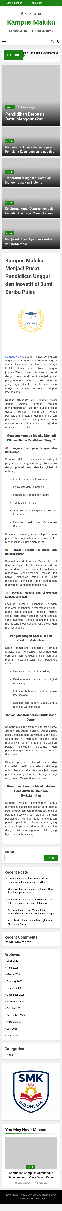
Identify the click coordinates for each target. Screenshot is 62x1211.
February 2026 (14, 981)
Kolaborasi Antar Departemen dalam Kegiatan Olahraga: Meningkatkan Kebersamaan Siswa (30, 213)
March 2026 (13, 974)
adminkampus (25, 1182)
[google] (35, 14)
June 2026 (12, 960)
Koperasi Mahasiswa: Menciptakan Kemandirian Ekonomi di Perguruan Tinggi (13, 3)
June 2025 (12, 1035)
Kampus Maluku (31, 22)
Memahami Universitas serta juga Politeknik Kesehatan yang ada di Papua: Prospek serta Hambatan (28, 151)
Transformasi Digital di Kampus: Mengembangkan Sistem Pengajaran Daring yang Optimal (28, 182)
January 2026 (14, 988)
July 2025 (12, 1028)
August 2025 (14, 1022)
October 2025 (14, 1008)
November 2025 (15, 1001)
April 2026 (12, 967)
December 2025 (15, 994)
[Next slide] (58, 3)
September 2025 (16, 1015)
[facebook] (22, 14)
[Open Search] (52, 41)
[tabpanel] (31, 1161)
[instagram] (26, 14)
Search (9, 851)
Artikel (21, 107)
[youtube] (39, 14)
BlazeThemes (38, 1198)
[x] (30, 14)
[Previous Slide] (53, 3)
